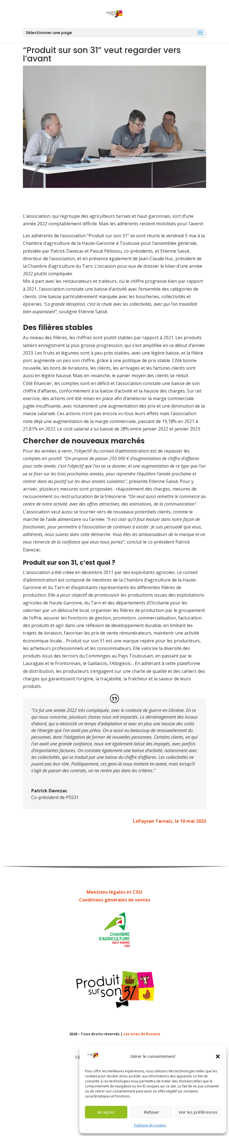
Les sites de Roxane (141, 1033)
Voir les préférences (198, 1112)
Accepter (106, 1112)
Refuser (151, 1112)
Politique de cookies (150, 1125)
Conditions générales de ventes (114, 900)
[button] (218, 1056)
